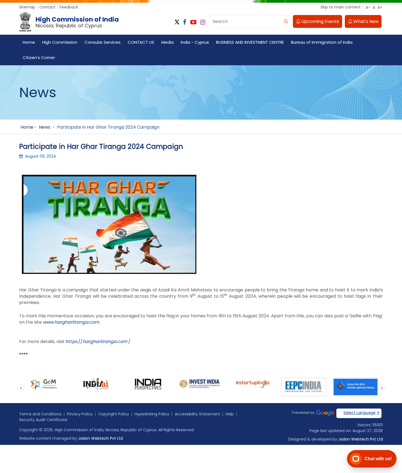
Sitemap (27, 7)
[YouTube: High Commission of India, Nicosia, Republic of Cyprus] (193, 22)
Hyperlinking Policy (152, 414)
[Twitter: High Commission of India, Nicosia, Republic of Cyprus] (177, 22)
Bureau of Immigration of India (322, 42)
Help (230, 414)
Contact (47, 7)
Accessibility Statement (197, 414)
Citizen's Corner (39, 57)
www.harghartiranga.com (71, 322)
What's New (365, 21)
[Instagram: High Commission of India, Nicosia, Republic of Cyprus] (202, 22)
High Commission (59, 42)
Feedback (69, 7)
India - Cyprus (195, 42)
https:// (74, 341)
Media (167, 42)
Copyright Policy (113, 414)
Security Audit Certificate (43, 419)
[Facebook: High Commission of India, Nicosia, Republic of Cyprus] (185, 22)
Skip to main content (341, 7)
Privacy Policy (80, 414)
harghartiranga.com (105, 341)
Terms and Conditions (40, 414)
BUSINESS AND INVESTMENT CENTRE (250, 42)
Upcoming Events (319, 21)
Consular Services (103, 42)
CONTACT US (141, 42)
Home (29, 42)
